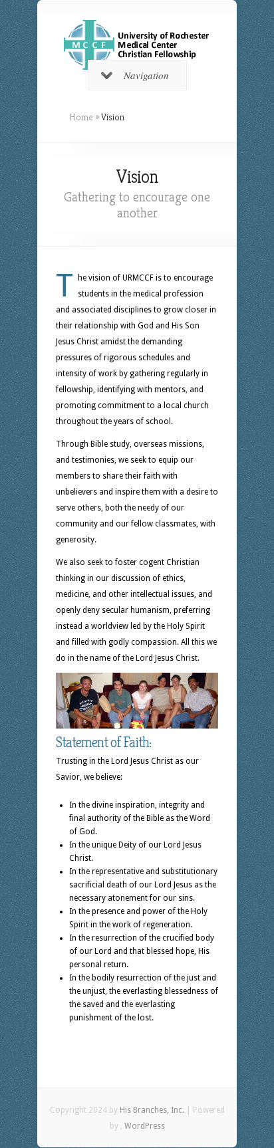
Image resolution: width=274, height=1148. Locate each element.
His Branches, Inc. (152, 1110)
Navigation (146, 75)
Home (81, 117)
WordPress (144, 1126)
